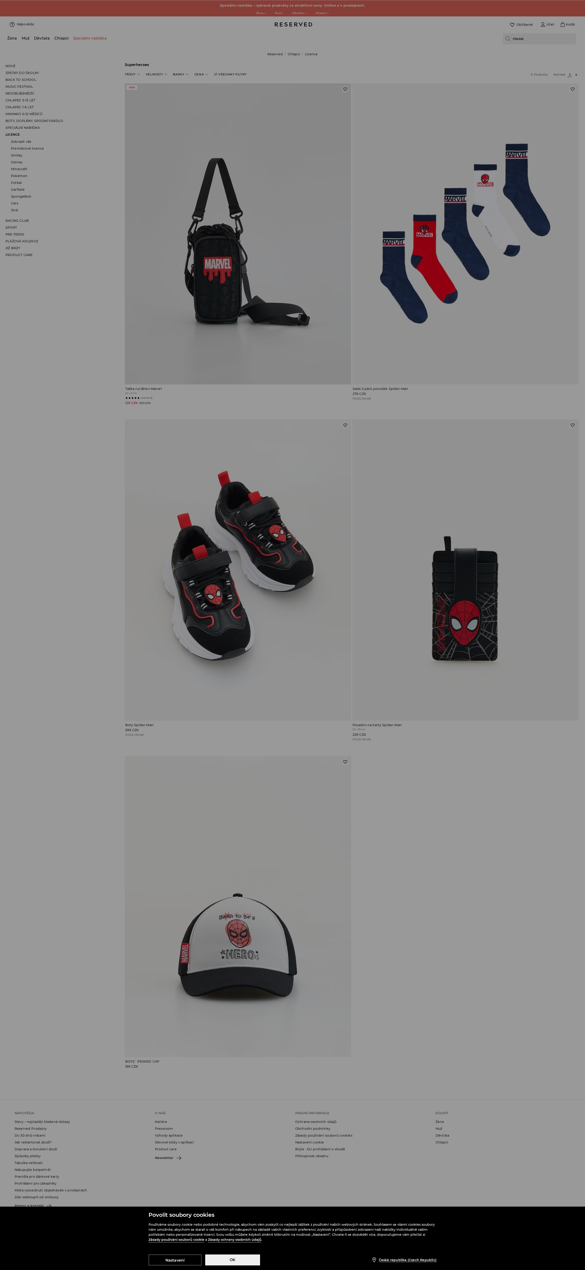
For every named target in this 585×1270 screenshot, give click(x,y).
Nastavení (175, 1260)
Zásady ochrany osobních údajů (234, 1240)
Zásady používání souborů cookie (176, 1240)
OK (232, 1260)
